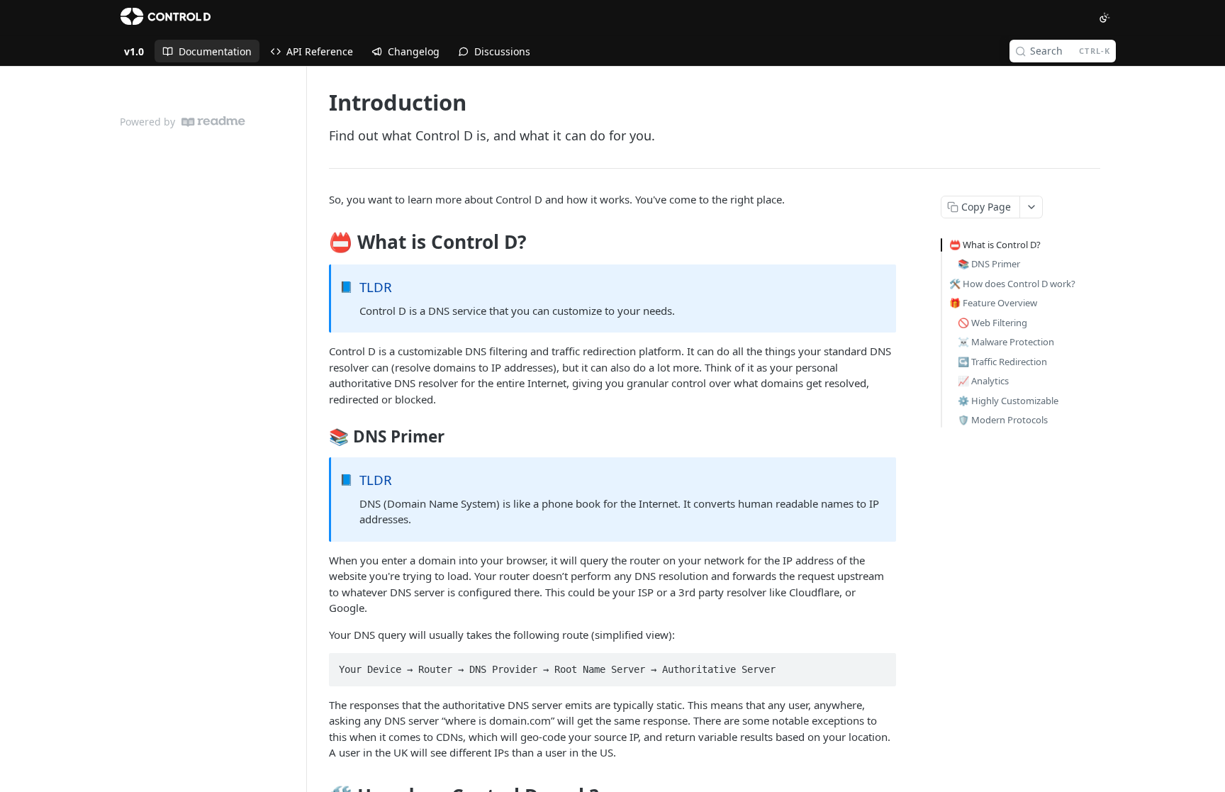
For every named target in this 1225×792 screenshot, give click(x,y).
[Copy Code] (879, 665)
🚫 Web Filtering (992, 322)
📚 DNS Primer (989, 263)
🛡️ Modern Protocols (1003, 419)
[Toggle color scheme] (1104, 17)
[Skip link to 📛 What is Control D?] (319, 242)
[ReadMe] (213, 121)
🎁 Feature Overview (993, 302)
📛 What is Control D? (995, 244)
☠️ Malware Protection (1006, 341)
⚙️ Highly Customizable (1008, 400)
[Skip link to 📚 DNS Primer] (319, 436)
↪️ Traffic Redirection (1002, 361)
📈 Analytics (983, 380)
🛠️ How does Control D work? (1012, 283)
